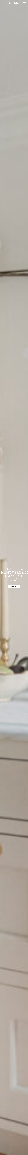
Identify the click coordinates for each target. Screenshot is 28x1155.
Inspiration (14, 586)
